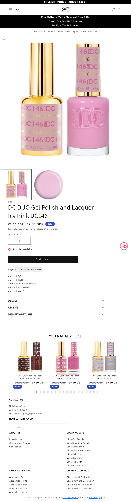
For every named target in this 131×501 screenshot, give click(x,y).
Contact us (15, 446)
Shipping (27, 229)
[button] (10, 9)
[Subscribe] (63, 427)
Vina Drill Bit (74, 454)
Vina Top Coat (74, 461)
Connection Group (19, 443)
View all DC (14, 276)
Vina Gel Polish (75, 439)
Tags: (11, 269)
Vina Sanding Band (78, 443)
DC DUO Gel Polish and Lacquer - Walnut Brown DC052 (30, 377)
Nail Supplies (70, 497)
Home (37, 31)
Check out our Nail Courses (65, 21)
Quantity (13, 234)
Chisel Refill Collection (79, 488)
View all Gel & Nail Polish (22, 283)
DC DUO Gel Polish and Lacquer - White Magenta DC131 (67, 377)
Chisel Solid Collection (79, 477)
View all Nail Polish (19, 287)
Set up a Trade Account (65, 25)
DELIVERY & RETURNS (20, 314)
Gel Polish (36, 269)
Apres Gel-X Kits (18, 481)
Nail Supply (95, 497)
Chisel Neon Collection (79, 484)
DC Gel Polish (22, 269)
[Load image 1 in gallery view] (16, 184)
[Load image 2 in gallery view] (48, 184)
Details (12, 300)
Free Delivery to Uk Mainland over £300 (65, 17)
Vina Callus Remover (78, 450)
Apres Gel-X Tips (18, 484)
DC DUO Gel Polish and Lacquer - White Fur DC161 (104, 377)
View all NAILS (16, 291)
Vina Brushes (74, 458)
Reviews (13, 307)
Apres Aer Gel (16, 477)
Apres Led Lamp (18, 492)
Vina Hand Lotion (77, 465)
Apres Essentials (18, 488)
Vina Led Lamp (75, 446)
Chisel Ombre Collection (80, 481)
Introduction (16, 439)
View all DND (15, 280)
